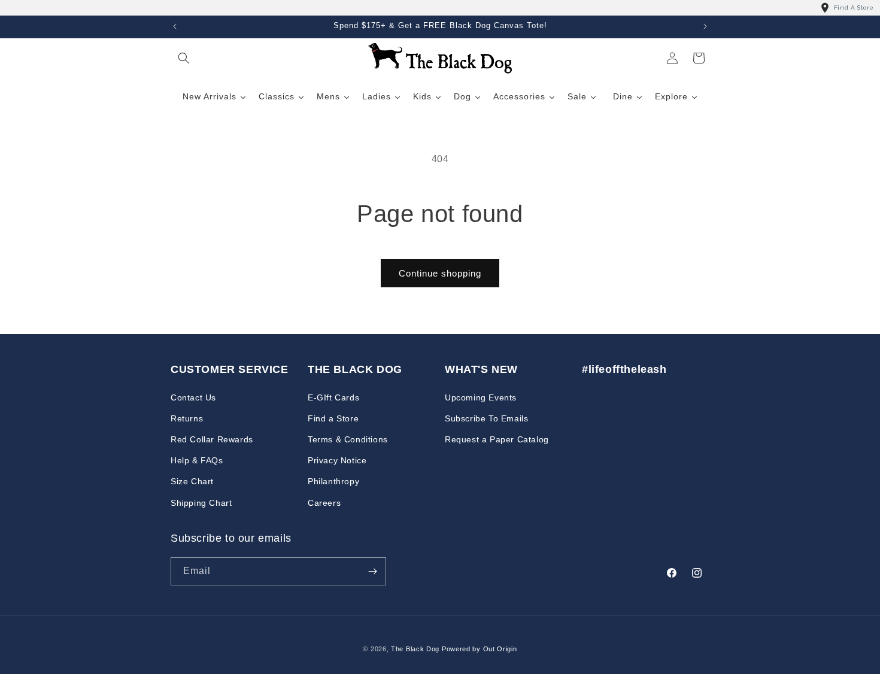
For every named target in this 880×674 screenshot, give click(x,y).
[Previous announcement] (175, 26)
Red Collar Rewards (212, 439)
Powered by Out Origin (479, 648)
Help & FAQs (197, 460)
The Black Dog (415, 648)
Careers (324, 502)
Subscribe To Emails (486, 418)
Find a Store (333, 418)
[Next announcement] (705, 26)
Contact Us (193, 397)
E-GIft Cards (333, 397)
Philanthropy (333, 481)
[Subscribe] (372, 571)
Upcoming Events (481, 397)
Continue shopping (440, 273)
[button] (184, 58)
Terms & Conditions (348, 439)
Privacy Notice (337, 460)
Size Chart (192, 481)
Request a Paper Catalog (497, 439)
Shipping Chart (201, 502)
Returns (187, 418)
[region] (440, 8)
